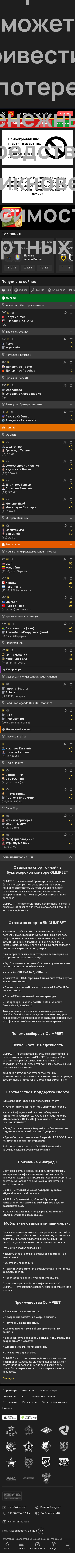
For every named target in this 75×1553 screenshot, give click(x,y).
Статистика (10, 1402)
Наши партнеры (48, 1390)
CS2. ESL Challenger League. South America (31, 676)
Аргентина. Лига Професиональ (25, 305)
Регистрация (63, 123)
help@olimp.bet (17, 1507)
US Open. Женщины (17, 518)
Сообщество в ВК (50, 1513)
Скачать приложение (54, 1402)
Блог (23, 1396)
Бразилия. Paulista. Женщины (23, 616)
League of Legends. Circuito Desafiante (29, 703)
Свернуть (8, 1378)
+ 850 (48, 242)
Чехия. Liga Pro (14, 763)
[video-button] (7, 684)
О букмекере (9, 1390)
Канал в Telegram (50, 1507)
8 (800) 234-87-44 (19, 1513)
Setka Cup (12, 808)
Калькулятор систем (43, 1396)
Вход (45, 123)
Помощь (7, 1408)
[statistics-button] (42, 242)
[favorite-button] (38, 242)
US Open (11, 434)
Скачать (65, 113)
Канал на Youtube (18, 1521)
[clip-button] (65, 312)
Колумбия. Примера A (18, 355)
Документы (9, 1396)
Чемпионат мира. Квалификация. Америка (31, 551)
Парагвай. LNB (14, 643)
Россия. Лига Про (16, 736)
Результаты (29, 1402)
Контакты (28, 1390)
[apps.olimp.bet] (10, 1417)
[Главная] (14, 123)
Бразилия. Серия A (17, 331)
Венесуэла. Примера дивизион (24, 404)
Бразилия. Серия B (17, 378)
